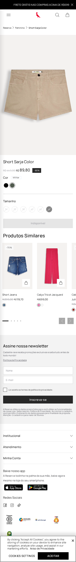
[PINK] (39, 305)
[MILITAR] (12, 185)
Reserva (7, 27)
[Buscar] (57, 15)
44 (49, 209)
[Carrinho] (67, 15)
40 (32, 209)
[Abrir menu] (8, 15)
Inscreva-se (38, 400)
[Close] (73, 540)
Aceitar (53, 556)
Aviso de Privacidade (42, 548)
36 (15, 209)
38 (23, 209)
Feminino (20, 27)
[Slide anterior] (62, 321)
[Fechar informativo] (72, 4)
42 (40, 209)
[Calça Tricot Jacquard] (52, 266)
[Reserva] (38, 15)
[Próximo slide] (70, 321)
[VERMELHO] (73, 310)
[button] (38, 95)
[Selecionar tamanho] (26, 283)
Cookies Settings (22, 556)
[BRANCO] (42, 305)
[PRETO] (6, 185)
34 (6, 209)
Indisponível (38, 223)
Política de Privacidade (15, 360)
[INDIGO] (4, 305)
